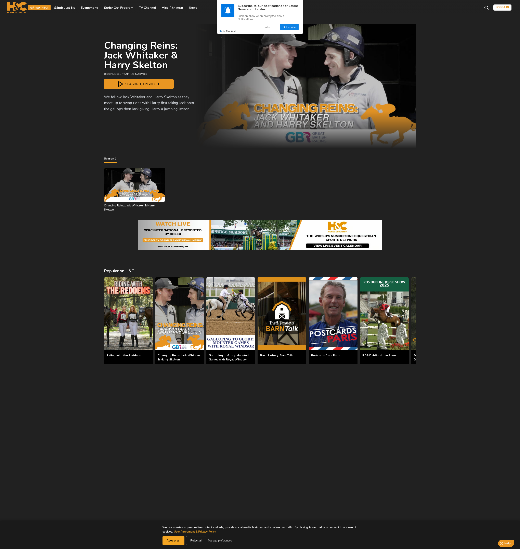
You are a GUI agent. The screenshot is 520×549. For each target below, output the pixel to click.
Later (267, 27)
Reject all (196, 540)
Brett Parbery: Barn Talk (276, 355)
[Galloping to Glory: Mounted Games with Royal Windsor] (230, 313)
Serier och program (118, 8)
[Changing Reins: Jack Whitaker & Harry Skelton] (179, 313)
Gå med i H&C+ (39, 8)
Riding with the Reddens (123, 355)
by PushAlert (229, 31)
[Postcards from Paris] (333, 313)
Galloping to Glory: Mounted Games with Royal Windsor (229, 357)
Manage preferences (220, 540)
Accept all (173, 540)
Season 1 (110, 159)
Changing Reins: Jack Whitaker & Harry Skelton (179, 357)
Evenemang (89, 8)
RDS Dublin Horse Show (379, 355)
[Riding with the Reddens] (128, 313)
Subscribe (289, 27)
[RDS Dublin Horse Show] (384, 313)
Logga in (502, 7)
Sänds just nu (64, 8)
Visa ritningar (172, 8)
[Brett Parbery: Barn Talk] (282, 313)
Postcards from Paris (325, 355)
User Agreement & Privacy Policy (195, 531)
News (193, 8)
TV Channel (147, 8)
